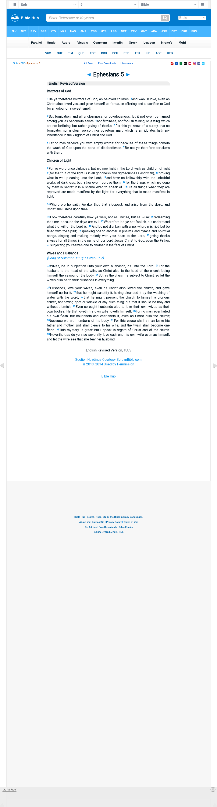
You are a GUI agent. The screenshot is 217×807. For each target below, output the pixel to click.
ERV (23, 63)
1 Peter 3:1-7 (93, 258)
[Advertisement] (108, 460)
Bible (15, 63)
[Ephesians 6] (211, 375)
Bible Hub (108, 376)
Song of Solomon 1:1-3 (65, 258)
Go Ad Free (9, 789)
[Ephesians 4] (5, 375)
